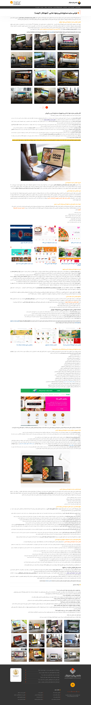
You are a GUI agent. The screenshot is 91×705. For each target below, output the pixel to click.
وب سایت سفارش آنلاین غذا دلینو (24, 263)
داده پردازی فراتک (75, 10)
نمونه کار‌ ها (50, 7)
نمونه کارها (74, 691)
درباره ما (41, 7)
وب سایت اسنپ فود (76, 242)
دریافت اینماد (71, 445)
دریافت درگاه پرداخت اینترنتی (69, 381)
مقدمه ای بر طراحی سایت (56, 699)
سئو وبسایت (77, 322)
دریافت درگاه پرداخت (56, 694)
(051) (16, 3)
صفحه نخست (77, 7)
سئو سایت (65, 7)
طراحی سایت (40, 692)
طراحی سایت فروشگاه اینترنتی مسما (72, 345)
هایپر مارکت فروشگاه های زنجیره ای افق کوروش (71, 264)
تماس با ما (37, 7)
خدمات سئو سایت (39, 697)
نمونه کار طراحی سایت (21, 699)
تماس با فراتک (48, 580)
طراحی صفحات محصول (51, 345)
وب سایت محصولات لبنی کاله (49, 242)
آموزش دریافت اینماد (56, 692)
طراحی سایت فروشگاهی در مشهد (19, 694)
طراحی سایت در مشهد (14, 321)
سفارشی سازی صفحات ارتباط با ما (24, 345)
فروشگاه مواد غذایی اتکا (51, 263)
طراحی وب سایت (71, 7)
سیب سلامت (31, 443)
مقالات (46, 7)
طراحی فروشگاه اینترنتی (57, 7)
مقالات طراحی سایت (56, 697)
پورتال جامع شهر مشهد (21, 697)
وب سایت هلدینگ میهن (26, 242)
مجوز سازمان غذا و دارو (24, 443)
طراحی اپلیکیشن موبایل (39, 699)
